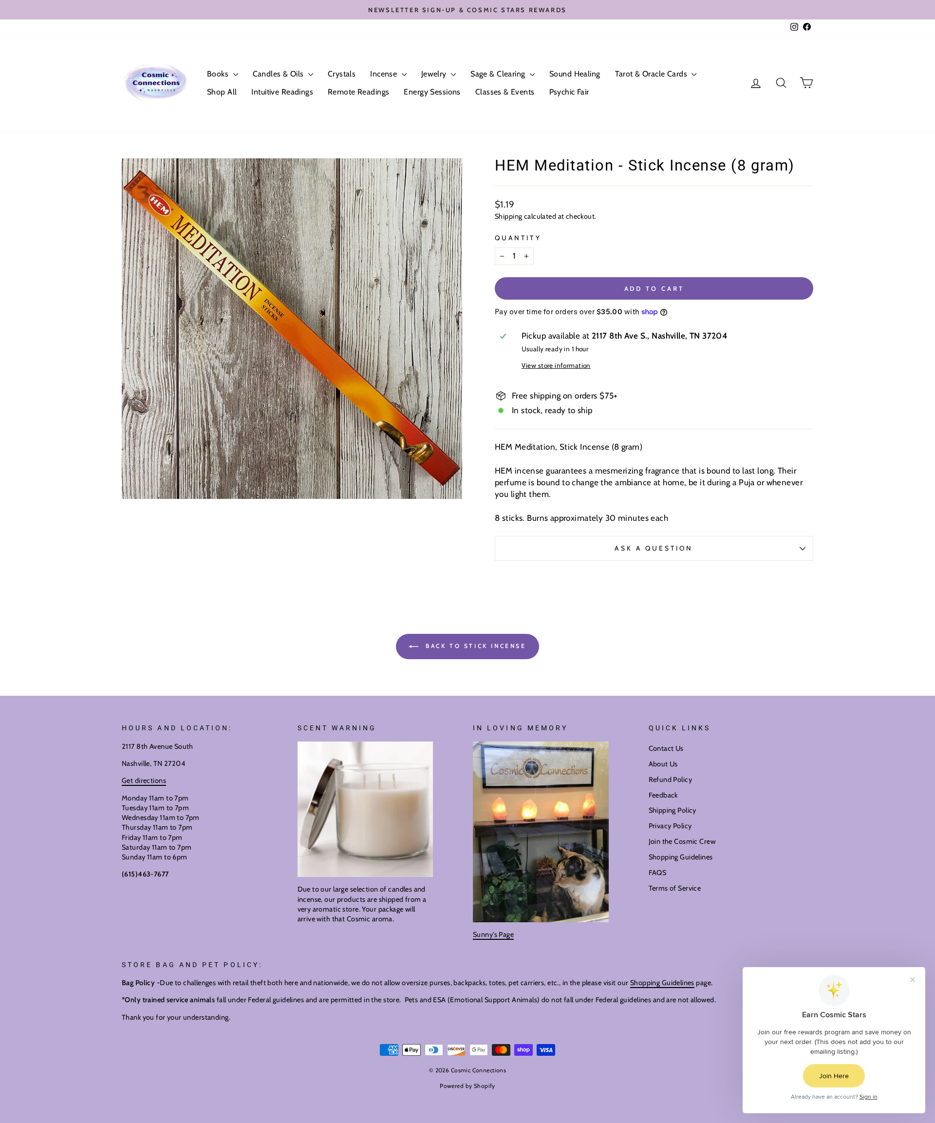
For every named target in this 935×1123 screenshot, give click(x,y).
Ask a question (654, 548)
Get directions (144, 780)
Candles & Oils (279, 73)
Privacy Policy (670, 825)
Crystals (341, 73)
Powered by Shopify (467, 1085)
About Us (663, 764)
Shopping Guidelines (681, 857)
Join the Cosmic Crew (682, 841)
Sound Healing (574, 73)
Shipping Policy (672, 810)
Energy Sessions (432, 91)
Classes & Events (505, 91)
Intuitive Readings (282, 91)
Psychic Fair (569, 91)
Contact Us (666, 748)
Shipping (508, 216)
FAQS (658, 872)
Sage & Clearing (498, 73)
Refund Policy (670, 779)
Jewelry (435, 73)
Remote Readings (358, 91)
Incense (384, 73)
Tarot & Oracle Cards (652, 73)
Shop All (222, 91)
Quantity (518, 238)
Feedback (663, 795)
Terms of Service (675, 888)
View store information (556, 365)
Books (219, 73)
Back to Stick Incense (474, 645)
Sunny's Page (493, 934)
